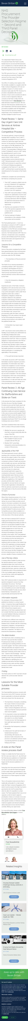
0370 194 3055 (18, 837)
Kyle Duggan (13, 812)
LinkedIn (7, 51)
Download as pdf (10, 55)
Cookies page (11, 991)
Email (11, 51)
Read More (14, 896)
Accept (5, 1017)
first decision (18, 100)
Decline (12, 1017)
